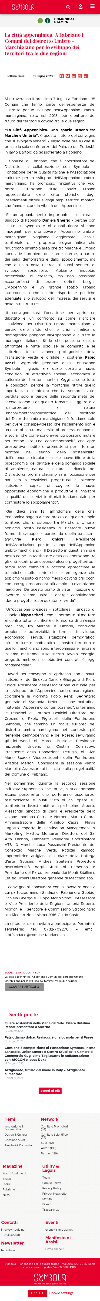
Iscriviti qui (8, 1250)
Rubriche (9, 1189)
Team (46, 1177)
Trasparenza (50, 1209)
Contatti (9, 1223)
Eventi (51, 1223)
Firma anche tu (55, 1249)
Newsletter (12, 1243)
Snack (7, 1178)
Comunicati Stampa (65, 21)
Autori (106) (48, 1148)
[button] (72, 86)
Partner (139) (49, 1153)
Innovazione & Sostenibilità (14, 1128)
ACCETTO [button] (37, 1293)
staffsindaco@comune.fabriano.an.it (36, 935)
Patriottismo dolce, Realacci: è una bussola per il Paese (49, 1037)
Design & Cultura (16, 1134)
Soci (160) (47, 1142)
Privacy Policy (52, 1188)
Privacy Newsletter (55, 1193)
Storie (7, 1184)
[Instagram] (80, 76)
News (6, 1194)
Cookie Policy (51, 1183)
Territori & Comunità (18, 1145)
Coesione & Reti (15, 1140)
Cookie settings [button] (61, 1293)
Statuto (47, 1199)
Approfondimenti (14, 1173)
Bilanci (46, 1204)
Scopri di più (50, 1090)
